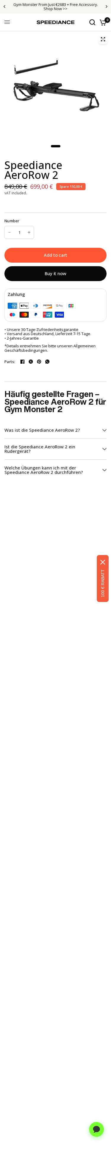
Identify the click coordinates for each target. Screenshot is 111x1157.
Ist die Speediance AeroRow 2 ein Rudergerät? (39, 449)
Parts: (9, 362)
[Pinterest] (39, 361)
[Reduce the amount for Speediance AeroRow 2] (9, 232)
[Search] (92, 22)
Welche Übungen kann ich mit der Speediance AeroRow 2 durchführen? (43, 470)
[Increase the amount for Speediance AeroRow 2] (29, 232)
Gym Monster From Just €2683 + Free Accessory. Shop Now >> (55, 6)
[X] (30, 361)
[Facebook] (22, 361)
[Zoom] (103, 39)
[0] (102, 22)
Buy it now (55, 273)
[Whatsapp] (47, 361)
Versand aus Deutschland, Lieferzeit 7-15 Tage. (49, 333)
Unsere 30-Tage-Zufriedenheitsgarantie (42, 329)
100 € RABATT (102, 583)
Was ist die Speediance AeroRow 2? (42, 430)
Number (12, 221)
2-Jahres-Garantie (23, 338)
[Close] (102, 562)
